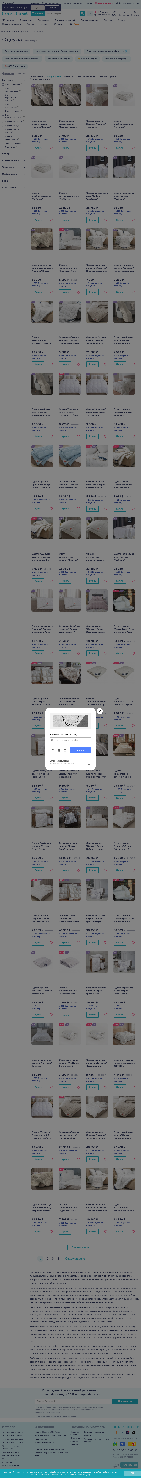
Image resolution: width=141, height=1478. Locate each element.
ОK (132, 1473)
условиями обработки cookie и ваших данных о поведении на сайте (70, 1472)
